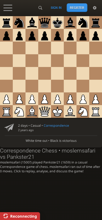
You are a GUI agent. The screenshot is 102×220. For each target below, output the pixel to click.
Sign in (56, 8)
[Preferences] (94, 8)
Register (77, 8)
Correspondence (56, 125)
